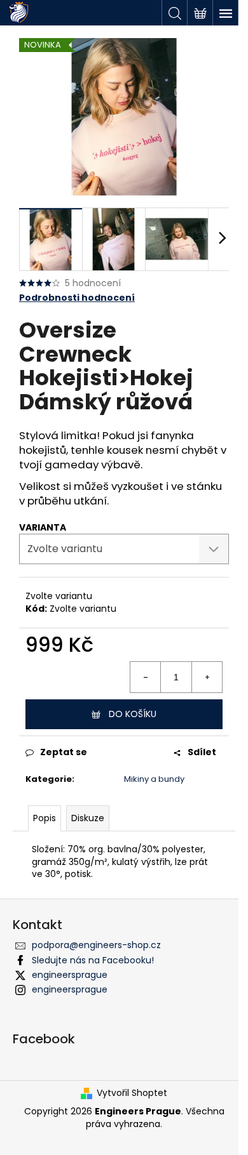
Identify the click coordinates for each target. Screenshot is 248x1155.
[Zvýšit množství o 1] (206, 677)
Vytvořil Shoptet (132, 1093)
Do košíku (132, 714)
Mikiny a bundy (154, 779)
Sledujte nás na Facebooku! (93, 960)
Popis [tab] (44, 818)
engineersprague (69, 974)
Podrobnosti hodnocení (77, 298)
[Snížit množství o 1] (145, 677)
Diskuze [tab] (87, 818)
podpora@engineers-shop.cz (96, 945)
